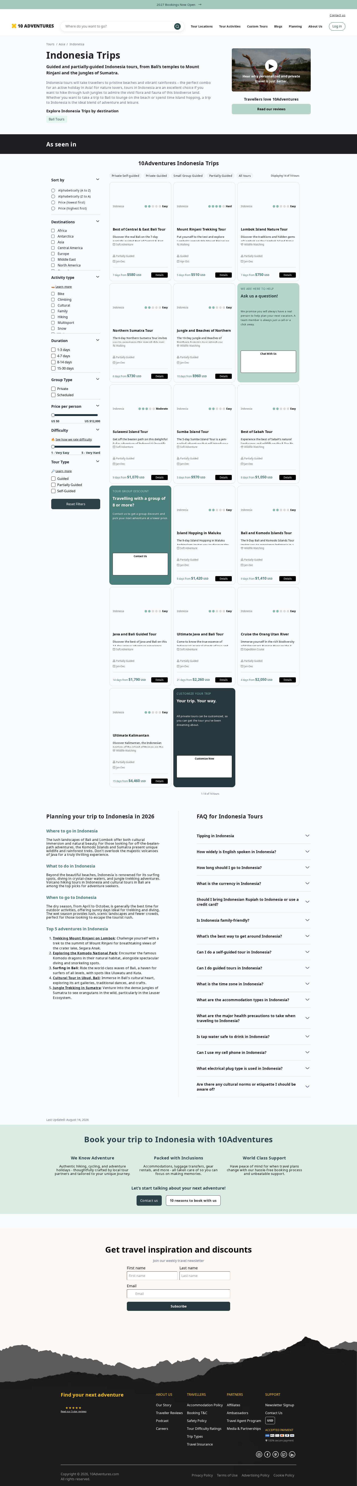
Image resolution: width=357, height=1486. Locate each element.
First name (136, 1268)
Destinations (63, 221)
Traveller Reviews (169, 1413)
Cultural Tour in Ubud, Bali (76, 978)
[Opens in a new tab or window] (259, 1454)
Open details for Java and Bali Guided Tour (140, 636)
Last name (189, 1268)
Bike (61, 294)
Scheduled (65, 395)
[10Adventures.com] (33, 26)
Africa (62, 231)
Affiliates (233, 1405)
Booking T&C (197, 1413)
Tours (50, 44)
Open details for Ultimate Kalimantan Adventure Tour (140, 737)
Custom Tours (257, 26)
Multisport (66, 323)
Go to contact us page (268, 332)
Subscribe (179, 1306)
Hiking (63, 317)
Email (132, 1286)
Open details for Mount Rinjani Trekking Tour (204, 231)
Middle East (67, 260)
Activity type (62, 277)
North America (69, 265)
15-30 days (65, 368)
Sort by (57, 179)
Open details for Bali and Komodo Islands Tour (268, 535)
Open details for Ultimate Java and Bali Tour (204, 636)
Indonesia (77, 44)
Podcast (162, 1420)
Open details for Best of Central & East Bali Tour (140, 231)
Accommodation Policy (205, 1405)
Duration (59, 340)
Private (62, 389)
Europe (63, 254)
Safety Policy (197, 1420)
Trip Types (195, 1436)
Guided (63, 479)
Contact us (337, 15)
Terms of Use (227, 1475)
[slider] (53, 415)
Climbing (64, 300)
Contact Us (273, 1413)
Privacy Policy (202, 1475)
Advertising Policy (255, 1475)
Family (63, 311)
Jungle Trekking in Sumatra (77, 988)
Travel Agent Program (244, 1420)
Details (160, 275)
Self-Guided (66, 491)
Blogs (278, 26)
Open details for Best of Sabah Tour (268, 434)
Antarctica (66, 236)
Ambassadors (237, 1413)
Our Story (163, 1405)
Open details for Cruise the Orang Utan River (268, 636)
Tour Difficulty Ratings (204, 1428)
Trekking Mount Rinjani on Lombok (84, 938)
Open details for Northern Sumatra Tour (140, 332)
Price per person (66, 406)
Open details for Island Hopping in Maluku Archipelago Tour (204, 535)
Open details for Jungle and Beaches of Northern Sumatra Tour (204, 332)
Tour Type (60, 461)
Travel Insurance (200, 1444)
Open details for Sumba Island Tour (204, 434)
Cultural (64, 305)
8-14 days (64, 362)
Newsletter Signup (279, 1405)
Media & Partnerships (244, 1428)
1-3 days (63, 350)
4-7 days (63, 356)
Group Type (61, 379)
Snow (62, 328)
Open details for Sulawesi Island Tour (140, 434)
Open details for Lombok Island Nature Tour (268, 231)
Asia (62, 44)
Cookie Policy (284, 1475)
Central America (70, 248)
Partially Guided (69, 485)
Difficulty (59, 430)
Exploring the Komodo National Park (85, 953)
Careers (162, 1428)
